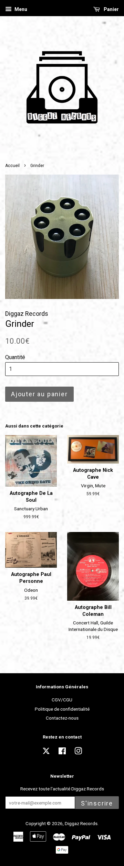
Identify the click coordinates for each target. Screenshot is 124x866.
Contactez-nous (62, 718)
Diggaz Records (81, 823)
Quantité (15, 357)
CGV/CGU (62, 699)
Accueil (12, 165)
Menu (20, 9)
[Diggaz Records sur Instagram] (78, 752)
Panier (111, 9)
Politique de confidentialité (62, 709)
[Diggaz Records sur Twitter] (46, 753)
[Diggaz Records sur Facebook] (62, 752)
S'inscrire (97, 803)
